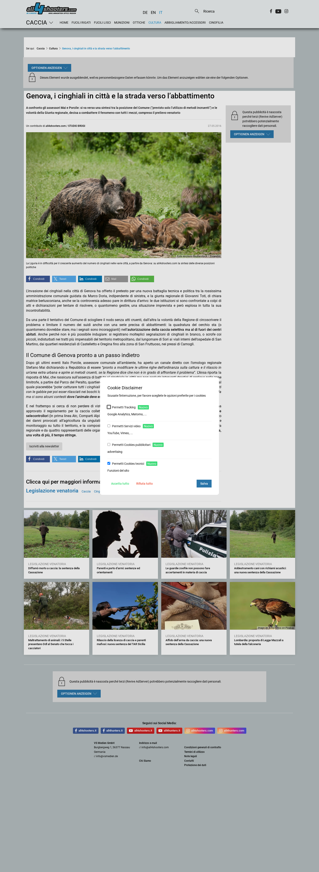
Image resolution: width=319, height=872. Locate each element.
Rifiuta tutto (144, 483)
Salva (204, 483)
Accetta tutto (120, 483)
